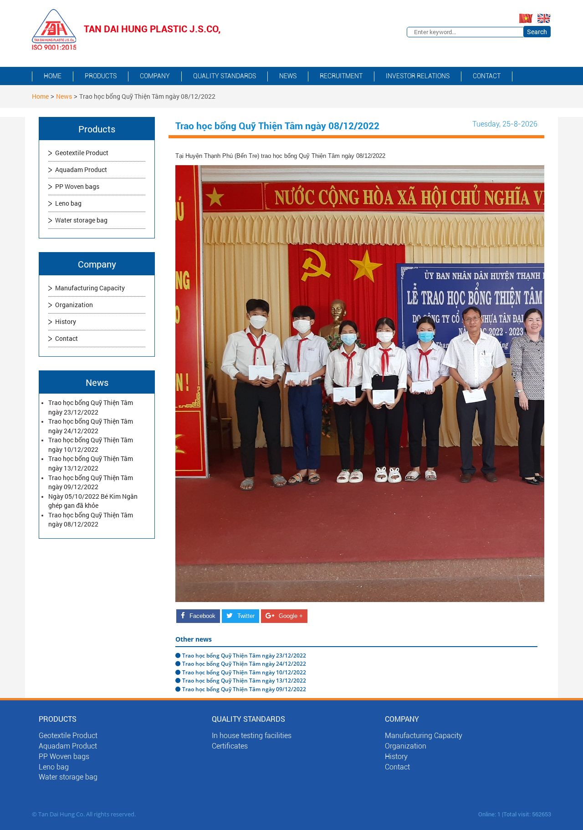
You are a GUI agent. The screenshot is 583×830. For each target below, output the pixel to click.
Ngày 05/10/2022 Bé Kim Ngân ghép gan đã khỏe (93, 501)
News (288, 76)
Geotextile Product (81, 152)
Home (52, 76)
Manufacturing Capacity (90, 287)
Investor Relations (418, 76)
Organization (74, 304)
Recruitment (341, 76)
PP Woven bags (77, 186)
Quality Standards (224, 76)
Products (101, 76)
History (65, 321)
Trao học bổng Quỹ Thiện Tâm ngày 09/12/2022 (90, 482)
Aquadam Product (81, 169)
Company (155, 76)
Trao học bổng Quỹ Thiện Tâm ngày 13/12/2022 (90, 463)
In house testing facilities (252, 735)
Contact (487, 76)
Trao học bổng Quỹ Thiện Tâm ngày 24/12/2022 (90, 426)
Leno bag (68, 203)
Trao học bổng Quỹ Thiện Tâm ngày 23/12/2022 (90, 407)
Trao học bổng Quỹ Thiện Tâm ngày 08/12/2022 (90, 520)
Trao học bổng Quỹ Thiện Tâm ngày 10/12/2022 (90, 444)
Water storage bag (81, 220)
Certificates (230, 746)
